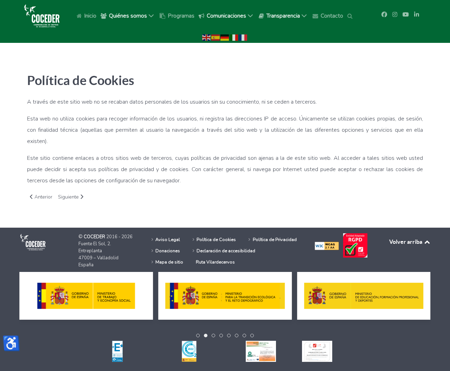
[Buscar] (351, 15)
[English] (206, 37)
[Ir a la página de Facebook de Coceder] (384, 15)
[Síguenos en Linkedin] (416, 15)
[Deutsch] (225, 37)
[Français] (243, 37)
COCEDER (95, 237)
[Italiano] (234, 37)
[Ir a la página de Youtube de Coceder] (406, 15)
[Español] (215, 37)
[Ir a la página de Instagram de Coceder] (394, 15)
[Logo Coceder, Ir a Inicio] (42, 15)
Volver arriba (406, 242)
